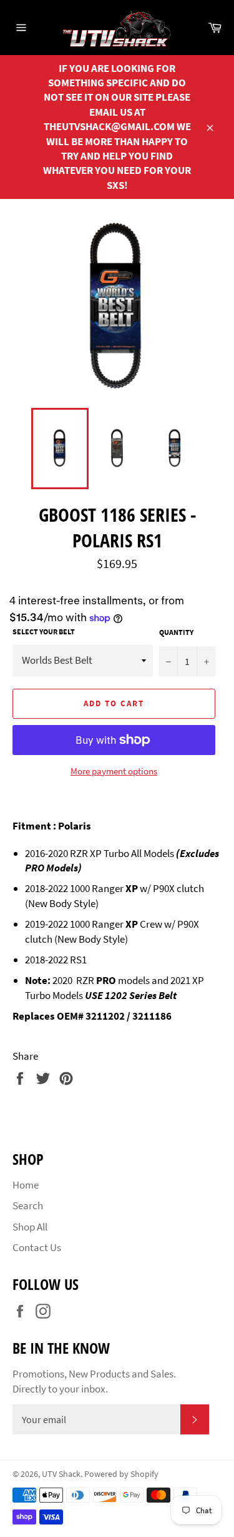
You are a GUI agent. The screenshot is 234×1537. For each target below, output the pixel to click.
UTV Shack (61, 1474)
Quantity (176, 632)
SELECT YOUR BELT (43, 631)
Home (25, 1185)
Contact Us (36, 1247)
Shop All (29, 1227)
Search (27, 1205)
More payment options (114, 771)
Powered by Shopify (121, 1474)
